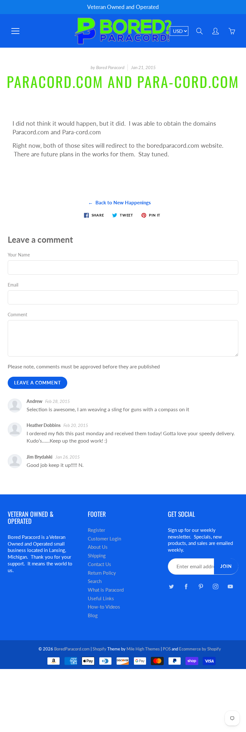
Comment (17, 314)
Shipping (97, 555)
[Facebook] (186, 586)
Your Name (19, 254)
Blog (93, 615)
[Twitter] (171, 586)
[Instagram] (215, 586)
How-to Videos (104, 607)
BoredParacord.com (72, 648)
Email (13, 284)
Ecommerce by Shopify (200, 648)
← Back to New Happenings (119, 202)
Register (96, 530)
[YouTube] (230, 586)
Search (95, 581)
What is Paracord (106, 590)
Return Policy (102, 573)
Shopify (99, 648)
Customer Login (104, 538)
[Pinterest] (200, 586)
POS (167, 648)
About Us (98, 547)
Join (226, 566)
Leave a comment (37, 382)
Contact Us (99, 564)
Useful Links (101, 598)
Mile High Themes (143, 648)
